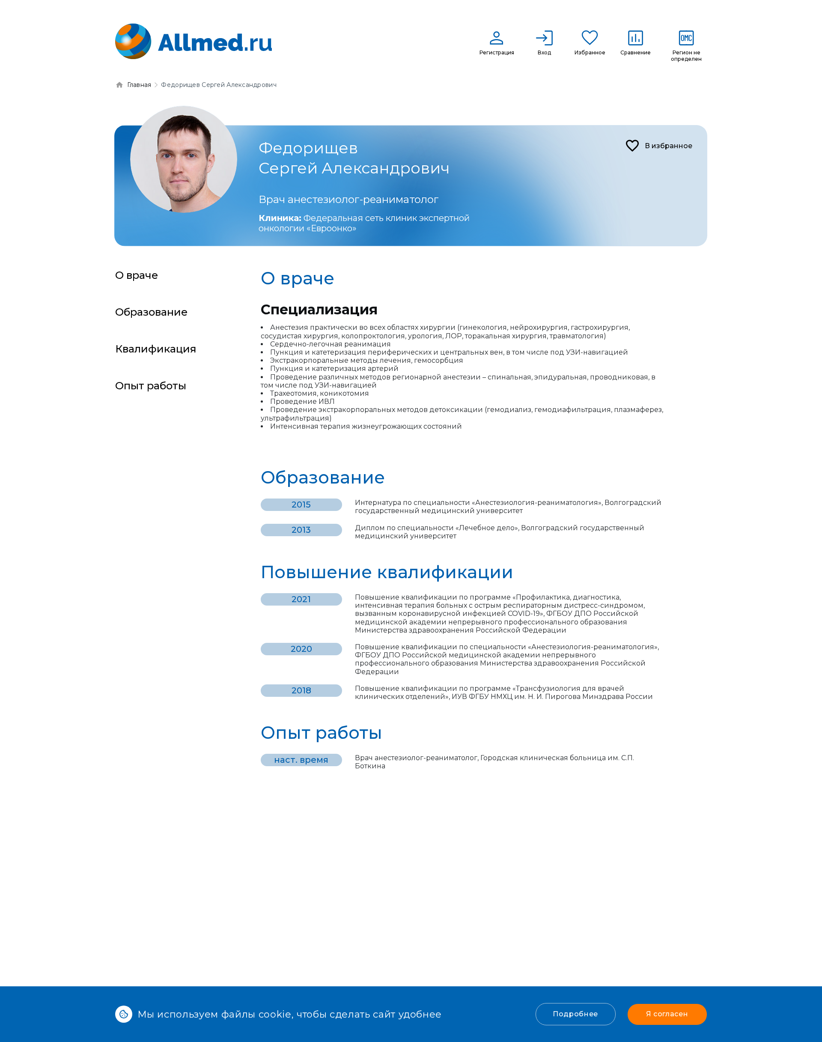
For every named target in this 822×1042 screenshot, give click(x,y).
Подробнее (575, 1014)
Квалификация (156, 349)
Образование (151, 312)
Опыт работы (150, 385)
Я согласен (667, 1014)
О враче (136, 275)
